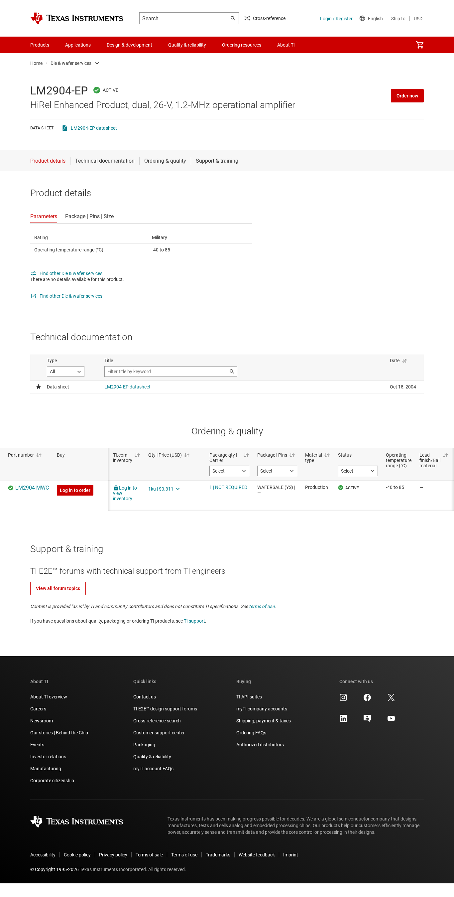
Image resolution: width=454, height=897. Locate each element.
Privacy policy (113, 854)
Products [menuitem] (39, 45)
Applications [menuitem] (78, 45)
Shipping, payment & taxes (263, 720)
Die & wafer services (71, 63)
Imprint (290, 854)
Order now (407, 95)
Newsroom (41, 720)
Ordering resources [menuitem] (241, 45)
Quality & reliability (152, 756)
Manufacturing (45, 768)
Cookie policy (77, 854)
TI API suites (249, 696)
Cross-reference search (157, 720)
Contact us (144, 696)
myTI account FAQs (153, 768)
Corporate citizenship (52, 780)
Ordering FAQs (251, 732)
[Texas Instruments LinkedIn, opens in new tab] (343, 720)
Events (37, 744)
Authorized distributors (260, 744)
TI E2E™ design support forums (165, 708)
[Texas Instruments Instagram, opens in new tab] (343, 699)
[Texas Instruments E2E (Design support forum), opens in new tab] (367, 720)
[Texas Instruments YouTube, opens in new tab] (391, 720)
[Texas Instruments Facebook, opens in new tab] (367, 699)
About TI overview (48, 696)
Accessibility (43, 854)
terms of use (262, 606)
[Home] (76, 18)
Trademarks (218, 854)
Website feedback (257, 854)
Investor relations (48, 756)
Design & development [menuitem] (129, 45)
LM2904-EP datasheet (94, 128)
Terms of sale (149, 854)
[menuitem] (420, 45)
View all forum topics (58, 588)
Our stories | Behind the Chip (59, 732)
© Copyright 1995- (54, 869)
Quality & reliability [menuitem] (187, 45)
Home (36, 63)
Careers (38, 708)
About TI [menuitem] (286, 45)
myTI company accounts (261, 708)
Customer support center (159, 732)
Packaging (144, 744)
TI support (194, 621)
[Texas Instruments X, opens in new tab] (391, 699)
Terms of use (184, 854)
